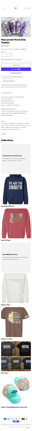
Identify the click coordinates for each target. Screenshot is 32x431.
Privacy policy (12, 426)
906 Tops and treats (9, 424)
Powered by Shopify (18, 424)
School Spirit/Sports (7, 206)
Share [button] (4, 133)
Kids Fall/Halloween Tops (10, 254)
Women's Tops (5, 305)
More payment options (16, 72)
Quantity (3, 52)
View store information (8, 80)
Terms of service (20, 426)
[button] (3, 8)
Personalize (11, 59)
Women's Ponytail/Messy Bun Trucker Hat (14, 407)
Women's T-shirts (6, 339)
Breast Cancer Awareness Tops (12, 155)
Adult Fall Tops (5, 240)
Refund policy (28, 424)
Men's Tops (4, 373)
